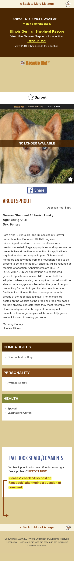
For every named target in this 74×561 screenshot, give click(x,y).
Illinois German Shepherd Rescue (37, 31)
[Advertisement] (37, 77)
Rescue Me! (36, 41)
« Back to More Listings (37, 3)
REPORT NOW (37, 471)
